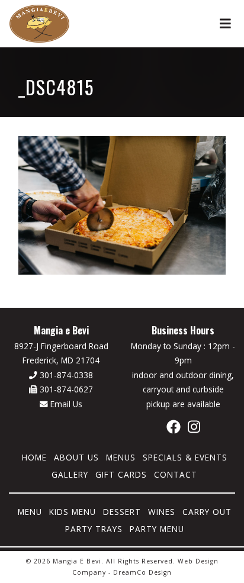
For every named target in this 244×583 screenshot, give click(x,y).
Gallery (70, 474)
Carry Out (207, 511)
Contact (175, 474)
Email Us (65, 404)
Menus (121, 457)
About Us (76, 457)
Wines (161, 511)
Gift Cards (121, 474)
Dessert (122, 511)
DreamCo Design (142, 572)
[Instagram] (194, 426)
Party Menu (157, 528)
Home (34, 457)
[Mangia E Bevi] (39, 22)
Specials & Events (185, 457)
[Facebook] (173, 426)
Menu (30, 511)
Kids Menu (72, 511)
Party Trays (94, 528)
